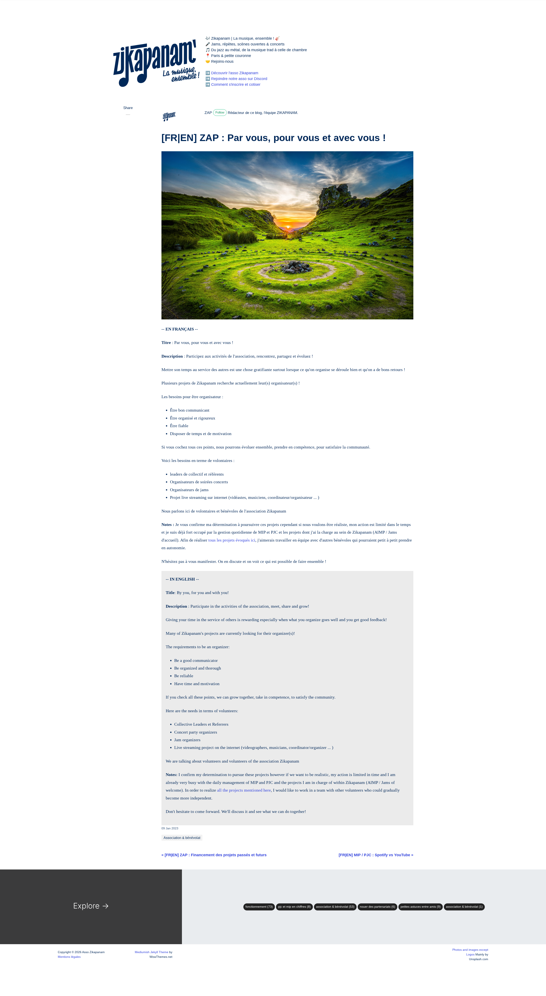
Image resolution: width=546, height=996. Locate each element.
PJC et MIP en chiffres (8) (294, 906)
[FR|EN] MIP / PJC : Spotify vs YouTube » (376, 855)
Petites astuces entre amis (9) (421, 906)
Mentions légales (69, 956)
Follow (219, 112)
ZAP (208, 113)
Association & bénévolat (182, 838)
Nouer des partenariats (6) (377, 906)
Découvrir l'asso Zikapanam (234, 73)
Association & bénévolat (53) (335, 906)
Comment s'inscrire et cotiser (235, 84)
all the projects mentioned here (244, 790)
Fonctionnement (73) (259, 906)
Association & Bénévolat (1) (464, 906)
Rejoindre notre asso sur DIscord (239, 79)
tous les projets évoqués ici (231, 540)
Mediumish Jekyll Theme (151, 952)
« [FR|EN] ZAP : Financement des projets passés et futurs (214, 855)
